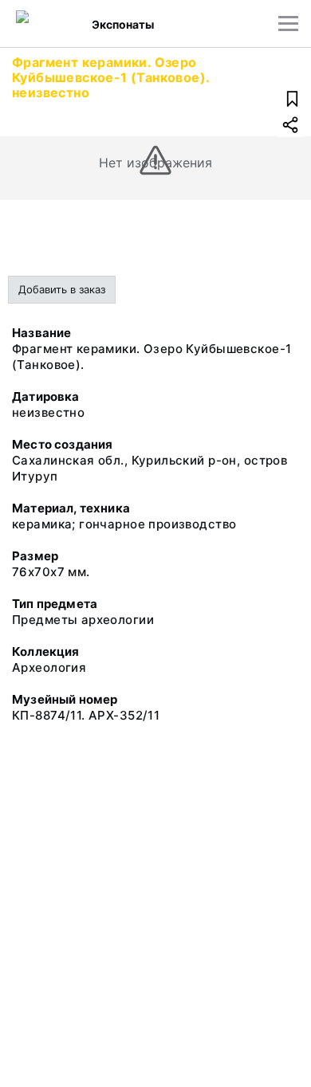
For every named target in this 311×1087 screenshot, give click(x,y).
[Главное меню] (288, 23)
